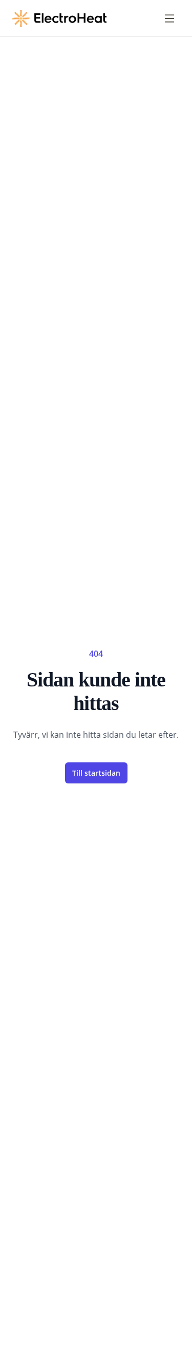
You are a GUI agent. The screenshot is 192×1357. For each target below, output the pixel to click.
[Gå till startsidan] (59, 18)
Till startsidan (96, 773)
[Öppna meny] (169, 18)
